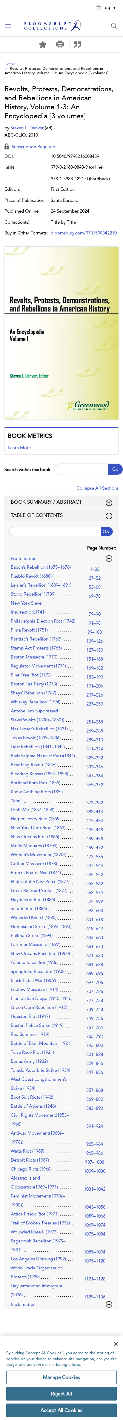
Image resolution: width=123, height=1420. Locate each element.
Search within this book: (28, 469)
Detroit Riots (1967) (30, 1160)
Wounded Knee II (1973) (34, 1232)
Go (115, 469)
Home (9, 64)
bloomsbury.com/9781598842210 (84, 233)
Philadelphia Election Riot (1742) (43, 621)
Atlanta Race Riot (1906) (35, 962)
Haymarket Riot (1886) (33, 899)
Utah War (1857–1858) (32, 809)
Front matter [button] (23, 558)
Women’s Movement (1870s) (38, 854)
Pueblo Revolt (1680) (31, 576)
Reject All (61, 1394)
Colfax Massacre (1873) (34, 863)
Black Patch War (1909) (33, 980)
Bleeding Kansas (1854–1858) (39, 773)
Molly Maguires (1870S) (34, 845)
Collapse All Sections (97, 488)
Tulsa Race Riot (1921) (32, 1052)
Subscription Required (32, 146)
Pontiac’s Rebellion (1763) (36, 639)
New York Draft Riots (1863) (38, 827)
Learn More (19, 447)
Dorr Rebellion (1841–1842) (38, 747)
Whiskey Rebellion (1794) (35, 702)
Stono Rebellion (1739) (33, 594)
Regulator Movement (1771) (38, 666)
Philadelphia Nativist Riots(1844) (43, 756)
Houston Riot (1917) (30, 1016)
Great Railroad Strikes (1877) (39, 890)
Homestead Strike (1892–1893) (41, 926)
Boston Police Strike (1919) (37, 1025)
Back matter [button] (23, 1304)
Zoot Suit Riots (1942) (32, 1097)
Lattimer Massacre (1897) (35, 944)
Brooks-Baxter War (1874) (36, 872)
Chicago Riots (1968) (31, 1169)
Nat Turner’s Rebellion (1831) (39, 729)
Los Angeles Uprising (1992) (38, 1259)
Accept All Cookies (62, 1410)
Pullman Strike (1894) (32, 935)
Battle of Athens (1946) (33, 1106)
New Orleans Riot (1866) (35, 836)
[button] (60, 44)
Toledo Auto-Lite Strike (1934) (40, 1070)
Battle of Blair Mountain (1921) (41, 1043)
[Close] (115, 1344)
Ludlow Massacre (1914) (34, 989)
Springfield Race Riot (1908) (38, 971)
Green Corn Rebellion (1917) (39, 1007)
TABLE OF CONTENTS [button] (37, 515)
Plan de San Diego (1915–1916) (42, 998)
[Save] (43, 44)
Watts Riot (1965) (27, 1151)
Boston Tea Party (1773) (34, 684)
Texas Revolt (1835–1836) (36, 738)
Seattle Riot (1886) (29, 908)
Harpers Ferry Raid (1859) (36, 818)
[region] (61, 1378)
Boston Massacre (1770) (34, 657)
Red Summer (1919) (30, 1034)
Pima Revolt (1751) (29, 630)
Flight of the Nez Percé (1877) (40, 881)
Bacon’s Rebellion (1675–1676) (41, 567)
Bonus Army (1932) (29, 1061)
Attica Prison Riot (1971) (35, 1214)
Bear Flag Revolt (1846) (33, 764)
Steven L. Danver (27, 128)
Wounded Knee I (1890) (33, 917)
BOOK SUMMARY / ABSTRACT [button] (46, 502)
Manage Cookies (61, 1377)
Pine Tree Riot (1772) (31, 675)
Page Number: (101, 548)
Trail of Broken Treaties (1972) (40, 1223)
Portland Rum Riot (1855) (35, 782)
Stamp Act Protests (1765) (36, 648)
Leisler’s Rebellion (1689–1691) (41, 585)
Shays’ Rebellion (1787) (33, 693)
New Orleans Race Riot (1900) (40, 953)
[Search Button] (114, 26)
